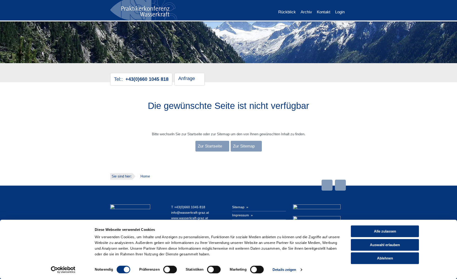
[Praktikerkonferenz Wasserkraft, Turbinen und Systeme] (144, 10)
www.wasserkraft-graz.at (189, 218)
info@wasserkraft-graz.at (190, 212)
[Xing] (340, 185)
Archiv (306, 12)
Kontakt (323, 12)
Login (340, 12)
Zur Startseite (210, 146)
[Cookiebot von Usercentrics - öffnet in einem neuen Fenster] (63, 269)
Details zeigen (284, 270)
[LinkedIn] (327, 185)
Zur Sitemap (244, 146)
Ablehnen (385, 258)
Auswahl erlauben (385, 245)
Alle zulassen (385, 231)
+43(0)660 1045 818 (189, 207)
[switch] (170, 269)
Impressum (241, 215)
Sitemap (238, 207)
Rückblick (287, 12)
